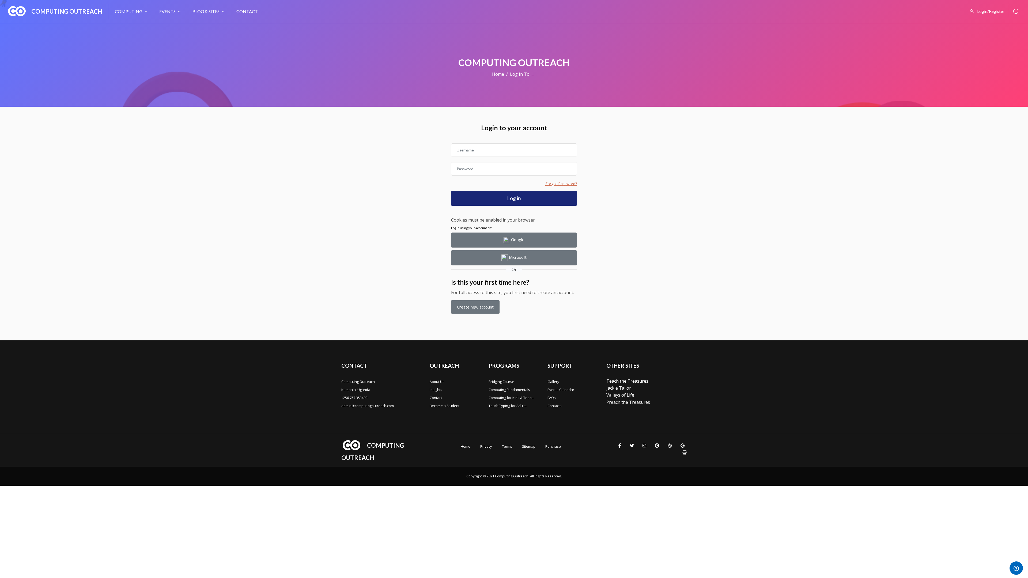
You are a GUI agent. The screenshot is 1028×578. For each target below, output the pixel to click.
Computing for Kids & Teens (511, 397)
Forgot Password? (561, 183)
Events (167, 11)
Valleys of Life (620, 395)
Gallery (553, 381)
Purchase (553, 446)
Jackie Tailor (618, 388)
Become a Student (444, 405)
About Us (437, 381)
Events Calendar (560, 389)
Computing (128, 11)
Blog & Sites (206, 11)
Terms (507, 446)
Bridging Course (501, 381)
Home (498, 74)
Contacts (554, 405)
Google (517, 239)
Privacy (486, 446)
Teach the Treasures (627, 381)
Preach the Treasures (628, 402)
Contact (247, 11)
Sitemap (528, 446)
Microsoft (517, 257)
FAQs (551, 397)
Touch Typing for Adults (508, 405)
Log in (514, 198)
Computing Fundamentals (509, 389)
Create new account (475, 307)
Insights (436, 389)
